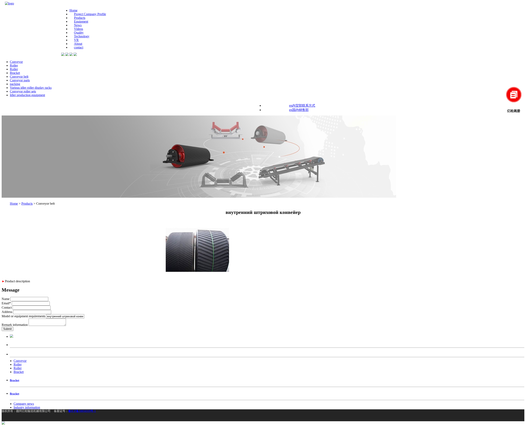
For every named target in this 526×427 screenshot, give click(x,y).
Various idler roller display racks (31, 87)
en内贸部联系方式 (302, 105)
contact (78, 47)
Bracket (15, 73)
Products (79, 18)
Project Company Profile (90, 14)
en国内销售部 (299, 110)
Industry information (27, 407)
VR (76, 40)
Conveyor (16, 61)
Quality (79, 32)
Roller (14, 65)
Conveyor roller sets (23, 91)
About (78, 43)
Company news (24, 403)
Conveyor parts (20, 80)
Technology (81, 36)
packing (15, 84)
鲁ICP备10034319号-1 (82, 411)
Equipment (81, 21)
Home (73, 10)
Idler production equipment (27, 95)
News (78, 25)
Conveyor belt (19, 76)
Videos (78, 29)
